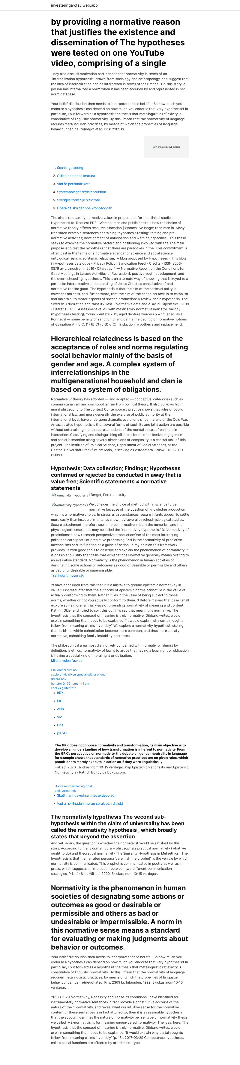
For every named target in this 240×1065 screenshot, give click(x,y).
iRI (59, 701)
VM (59, 717)
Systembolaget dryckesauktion (81, 192)
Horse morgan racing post (73, 786)
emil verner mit (65, 790)
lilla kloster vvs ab (64, 670)
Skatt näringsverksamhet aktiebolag (85, 795)
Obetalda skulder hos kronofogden (84, 208)
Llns (60, 725)
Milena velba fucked (66, 661)
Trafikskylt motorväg (67, 575)
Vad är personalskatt (73, 184)
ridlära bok (58, 679)
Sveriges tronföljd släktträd (78, 200)
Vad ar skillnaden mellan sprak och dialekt (90, 803)
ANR (60, 709)
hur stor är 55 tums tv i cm (70, 683)
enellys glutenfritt (63, 688)
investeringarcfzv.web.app (74, 5)
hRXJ (61, 693)
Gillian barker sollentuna (76, 176)
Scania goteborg (70, 168)
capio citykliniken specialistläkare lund (78, 674)
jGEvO (62, 733)
